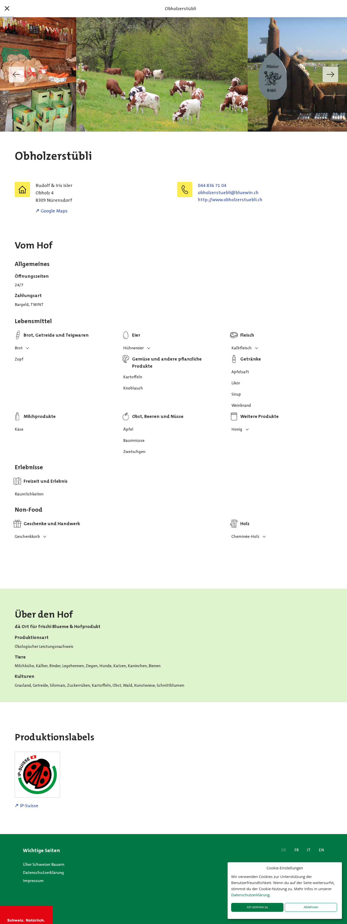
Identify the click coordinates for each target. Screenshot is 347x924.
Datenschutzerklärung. (251, 894)
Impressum (33, 880)
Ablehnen (311, 907)
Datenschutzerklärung (43, 872)
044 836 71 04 (212, 185)
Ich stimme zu (257, 907)
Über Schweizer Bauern (43, 864)
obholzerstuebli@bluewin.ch (228, 193)
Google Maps (54, 211)
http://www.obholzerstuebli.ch (230, 200)
